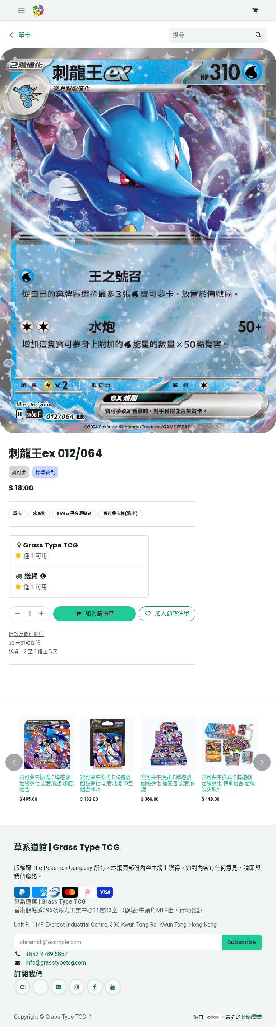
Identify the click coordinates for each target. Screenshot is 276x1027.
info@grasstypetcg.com (56, 962)
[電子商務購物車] (255, 10)
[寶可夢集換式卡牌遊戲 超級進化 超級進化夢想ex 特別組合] (168, 744)
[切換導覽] (21, 10)
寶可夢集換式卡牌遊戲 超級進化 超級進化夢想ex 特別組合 (167, 783)
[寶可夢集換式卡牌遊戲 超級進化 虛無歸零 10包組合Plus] (46, 744)
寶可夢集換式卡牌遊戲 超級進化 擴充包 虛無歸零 (106, 783)
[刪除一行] (16, 614)
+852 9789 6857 (47, 954)
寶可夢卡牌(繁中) (120, 513)
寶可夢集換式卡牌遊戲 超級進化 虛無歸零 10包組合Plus (45, 783)
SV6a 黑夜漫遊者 (74, 513)
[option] (138, 761)
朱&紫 (39, 513)
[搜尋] (258, 35)
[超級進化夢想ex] (229, 744)
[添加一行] (43, 614)
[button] (18, 762)
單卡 (23, 35)
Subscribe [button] (242, 942)
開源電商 (252, 1017)
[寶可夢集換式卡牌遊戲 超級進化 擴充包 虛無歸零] (107, 744)
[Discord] (58, 987)
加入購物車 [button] (99, 613)
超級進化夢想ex (220, 777)
